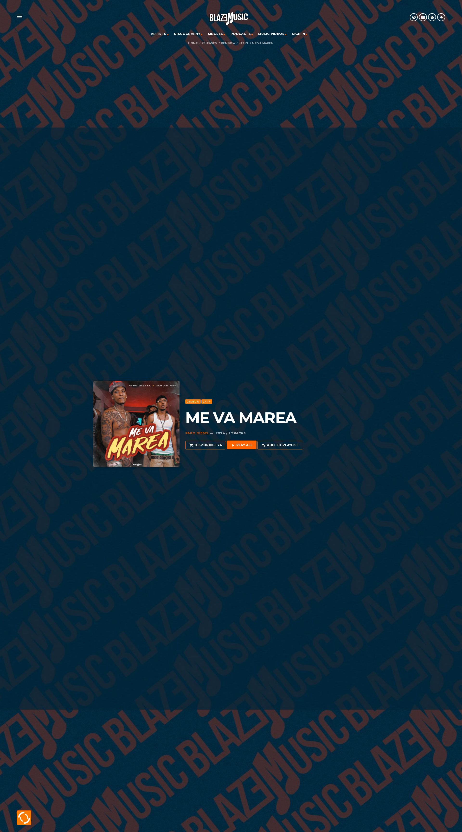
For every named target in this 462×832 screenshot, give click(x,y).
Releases (209, 43)
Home (193, 43)
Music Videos (271, 34)
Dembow (228, 43)
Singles (215, 34)
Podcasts (241, 34)
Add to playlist (280, 445)
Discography (187, 34)
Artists (159, 34)
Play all (242, 445)
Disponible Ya (205, 445)
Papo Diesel (197, 433)
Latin (243, 43)
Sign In (298, 34)
